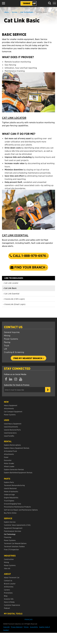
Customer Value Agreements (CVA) (17, 525)
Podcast (7, 608)
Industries (10, 555)
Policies (26, 627)
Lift (5, 348)
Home (6, 12)
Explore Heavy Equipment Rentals (16, 448)
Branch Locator (10, 584)
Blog (5, 596)
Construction (9, 559)
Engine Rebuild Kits (11, 497)
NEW (6, 401)
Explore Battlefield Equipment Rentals (18, 472)
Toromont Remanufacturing (14, 485)
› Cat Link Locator (10, 283)
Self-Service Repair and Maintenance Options (21, 510)
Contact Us (13, 327)
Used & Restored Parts (12, 430)
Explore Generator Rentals (14, 469)
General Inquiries (12, 332)
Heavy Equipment (10, 405)
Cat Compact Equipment (13, 411)
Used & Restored (10, 488)
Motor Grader (9, 463)
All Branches (8, 587)
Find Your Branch (29, 267)
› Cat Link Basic (10, 288)
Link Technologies (26, 12)
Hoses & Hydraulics (11, 491)
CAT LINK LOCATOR (14, 117)
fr (54, 3)
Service (14, 12)
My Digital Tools (13, 613)
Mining (7, 335)
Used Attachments (11, 427)
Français (28, 619)
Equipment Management (13, 528)
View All (7, 568)
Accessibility (34, 627)
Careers (7, 590)
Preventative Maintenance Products (17, 507)
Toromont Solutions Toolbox (14, 546)
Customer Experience (12, 605)
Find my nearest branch (27, 358)
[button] (4, 3)
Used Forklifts (9, 436)
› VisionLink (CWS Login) (14, 299)
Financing (7, 537)
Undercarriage (9, 494)
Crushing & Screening (14, 352)
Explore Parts (9, 482)
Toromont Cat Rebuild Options (15, 543)
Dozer (6, 457)
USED (6, 420)
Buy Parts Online (10, 513)
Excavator (8, 460)
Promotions (8, 593)
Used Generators (10, 433)
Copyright (6, 627)
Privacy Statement (17, 627)
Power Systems (11, 338)
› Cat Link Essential (11, 293)
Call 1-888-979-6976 (29, 256)
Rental (8, 441)
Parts (7, 478)
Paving (7, 342)
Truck (6, 345)
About (7, 574)
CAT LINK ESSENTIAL (15, 235)
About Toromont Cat (11, 577)
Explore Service (10, 522)
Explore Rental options (12, 445)
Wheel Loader (9, 466)
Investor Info (8, 599)
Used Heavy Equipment (12, 424)
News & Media (9, 602)
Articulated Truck (10, 451)
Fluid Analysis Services (12, 531)
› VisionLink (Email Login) (14, 304)
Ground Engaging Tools (12, 504)
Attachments (9, 408)
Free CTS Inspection (11, 549)
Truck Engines (9, 501)
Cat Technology (10, 534)
